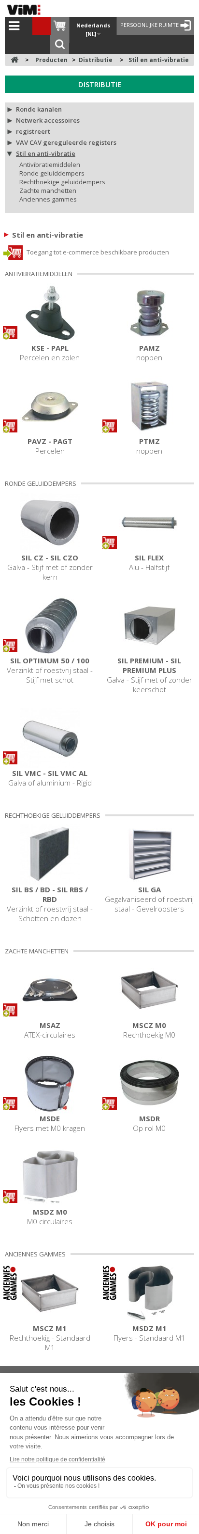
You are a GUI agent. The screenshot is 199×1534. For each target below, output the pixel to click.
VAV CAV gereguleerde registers (66, 142)
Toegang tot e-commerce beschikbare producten (97, 252)
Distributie (99, 84)
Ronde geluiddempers (52, 173)
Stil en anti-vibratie (45, 153)
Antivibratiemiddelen (49, 164)
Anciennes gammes (48, 199)
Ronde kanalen (39, 109)
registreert (33, 131)
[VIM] (26, 9)
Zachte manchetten (47, 190)
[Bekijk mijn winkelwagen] (60, 26)
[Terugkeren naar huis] (14, 60)
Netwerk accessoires (48, 120)
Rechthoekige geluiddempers (62, 181)
